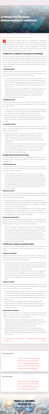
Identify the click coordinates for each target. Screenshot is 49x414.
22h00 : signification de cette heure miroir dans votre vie (35, 339)
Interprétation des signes (7, 37)
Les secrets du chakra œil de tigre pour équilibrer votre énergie (14, 339)
